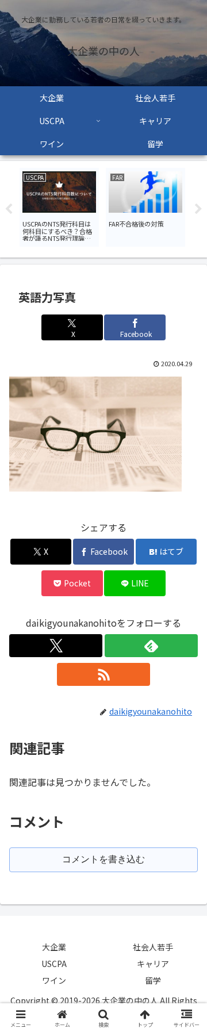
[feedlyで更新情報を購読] (151, 645)
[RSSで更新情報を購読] (103, 674)
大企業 (54, 947)
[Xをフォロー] (55, 645)
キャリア (153, 963)
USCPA (54, 963)
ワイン (54, 980)
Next (198, 209)
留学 (153, 980)
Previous (8, 209)
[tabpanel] (59, 207)
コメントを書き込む (103, 859)
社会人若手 (153, 947)
